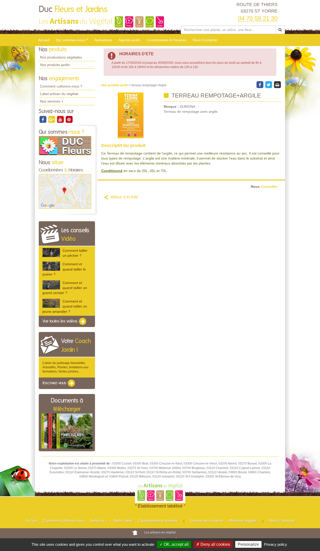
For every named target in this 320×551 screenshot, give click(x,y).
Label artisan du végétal (59, 94)
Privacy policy (275, 544)
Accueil (44, 40)
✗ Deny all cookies (213, 544)
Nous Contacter (205, 40)
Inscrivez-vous (54, 383)
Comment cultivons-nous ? (61, 86)
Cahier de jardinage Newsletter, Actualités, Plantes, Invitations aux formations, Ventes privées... (65, 367)
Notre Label (123, 520)
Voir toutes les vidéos (60, 321)
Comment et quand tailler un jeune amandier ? (64, 306)
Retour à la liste (124, 197)
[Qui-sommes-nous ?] (65, 145)
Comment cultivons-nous (63, 520)
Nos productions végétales (61, 57)
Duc (73, 9)
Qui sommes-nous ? (72, 40)
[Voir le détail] (51, 252)
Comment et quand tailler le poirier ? (64, 269)
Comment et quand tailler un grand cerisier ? (64, 288)
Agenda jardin (129, 40)
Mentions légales (243, 520)
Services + (99, 520)
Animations (103, 40)
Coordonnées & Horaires (166, 40)
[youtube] (60, 119)
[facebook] (43, 119)
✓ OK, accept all (174, 544)
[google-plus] (52, 119)
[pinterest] (69, 119)
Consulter (264, 186)
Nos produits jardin (55, 65)
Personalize (248, 544)
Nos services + (51, 101)
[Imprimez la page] (277, 84)
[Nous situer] (65, 191)
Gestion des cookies (207, 520)
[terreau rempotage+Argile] (130, 115)
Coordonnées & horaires (158, 520)
